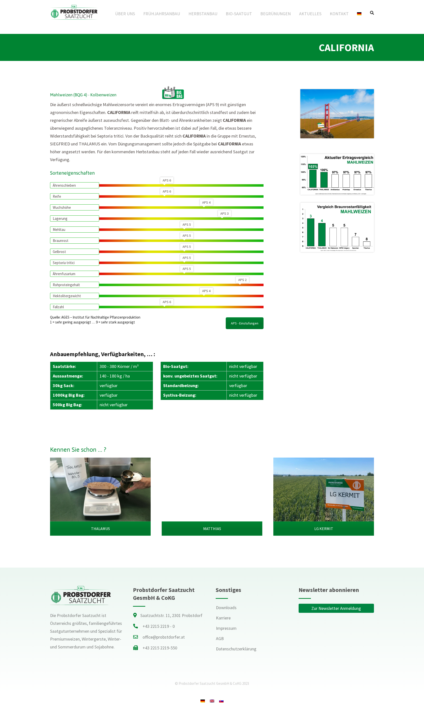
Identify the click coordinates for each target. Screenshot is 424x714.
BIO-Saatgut (239, 13)
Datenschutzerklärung (236, 649)
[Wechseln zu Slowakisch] (221, 700)
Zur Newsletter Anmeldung (336, 608)
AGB (220, 638)
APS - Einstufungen (244, 323)
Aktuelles (310, 13)
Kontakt (339, 13)
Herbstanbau (202, 13)
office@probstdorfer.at (164, 637)
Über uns (125, 13)
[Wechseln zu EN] (212, 700)
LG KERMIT (323, 528)
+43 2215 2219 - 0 (159, 626)
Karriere (223, 618)
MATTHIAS (212, 528)
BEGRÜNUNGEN (275, 13)
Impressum (226, 628)
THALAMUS (100, 528)
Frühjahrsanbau (161, 13)
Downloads (226, 607)
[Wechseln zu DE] (202, 700)
